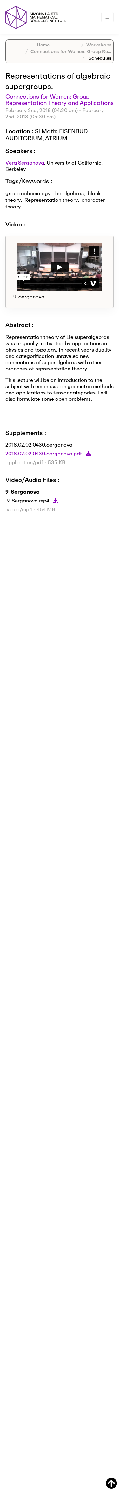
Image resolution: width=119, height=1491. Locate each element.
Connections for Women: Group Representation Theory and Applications (59, 99)
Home (43, 44)
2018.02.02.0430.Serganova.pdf (44, 453)
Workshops (99, 44)
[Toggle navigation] (107, 17)
